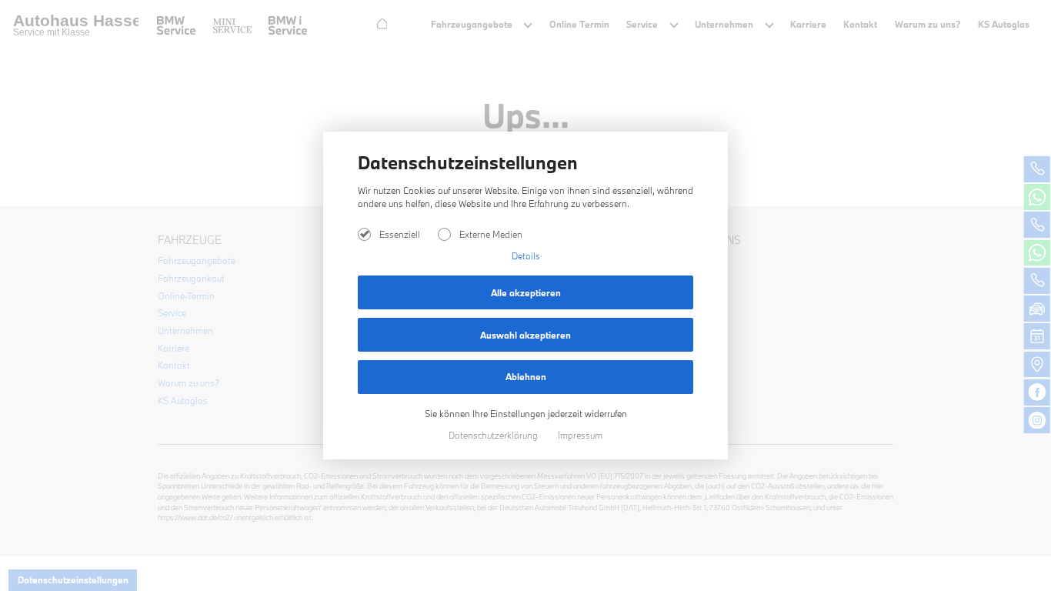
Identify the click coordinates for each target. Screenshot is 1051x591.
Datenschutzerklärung (494, 435)
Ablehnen (525, 376)
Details (526, 256)
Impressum (580, 435)
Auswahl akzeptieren (525, 335)
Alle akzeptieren (526, 293)
